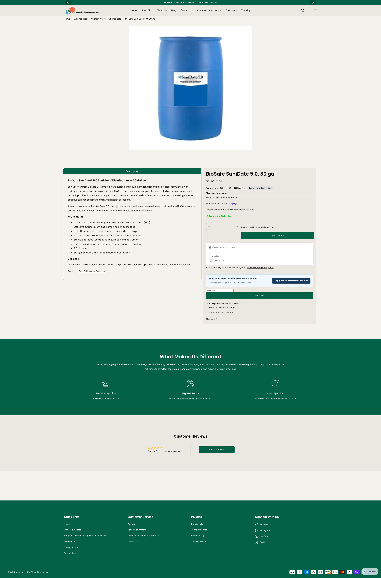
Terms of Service (199, 529)
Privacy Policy (197, 524)
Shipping (210, 197)
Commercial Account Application (143, 535)
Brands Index (70, 541)
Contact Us (133, 541)
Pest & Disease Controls (92, 271)
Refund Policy (197, 535)
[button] (146, 10)
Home (67, 524)
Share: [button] (209, 319)
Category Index (71, 547)
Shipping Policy (198, 541)
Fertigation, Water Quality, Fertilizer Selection (85, 535)
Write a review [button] (216, 449)
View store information (221, 312)
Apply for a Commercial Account (291, 280)
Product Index (70, 553)
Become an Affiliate (137, 529)
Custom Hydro (23, 572)
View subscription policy (260, 267)
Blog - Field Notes (72, 529)
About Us (132, 524)
